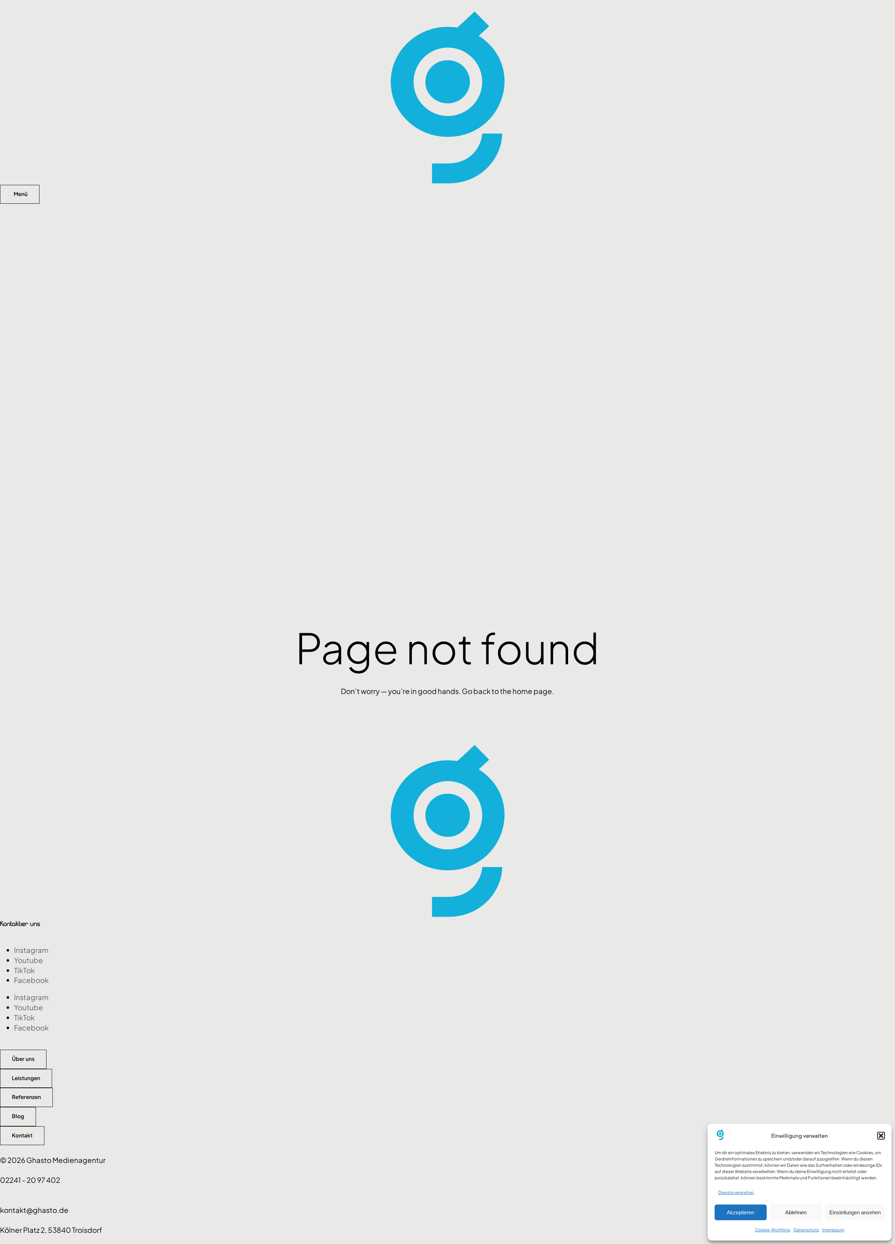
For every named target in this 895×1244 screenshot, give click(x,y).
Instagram (31, 950)
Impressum (833, 1229)
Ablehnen (796, 1212)
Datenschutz (806, 1229)
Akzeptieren (740, 1212)
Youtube (28, 960)
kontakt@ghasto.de (34, 1210)
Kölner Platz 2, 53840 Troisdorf (51, 1230)
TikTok (24, 970)
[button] (881, 1135)
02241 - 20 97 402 (30, 1180)
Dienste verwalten (736, 1192)
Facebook (31, 980)
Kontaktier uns (20, 923)
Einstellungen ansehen (855, 1212)
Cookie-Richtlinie (772, 1229)
